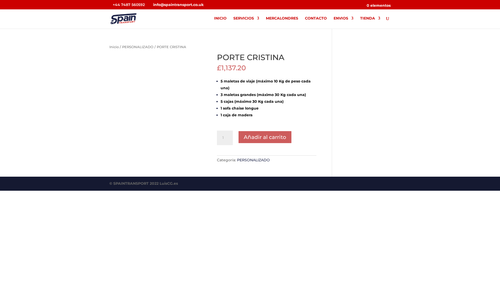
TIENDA (367, 18)
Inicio (114, 47)
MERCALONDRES (282, 18)
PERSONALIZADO (137, 47)
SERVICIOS (243, 18)
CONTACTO (316, 18)
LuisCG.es (169, 183)
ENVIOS (341, 18)
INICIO (220, 18)
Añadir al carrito (265, 137)
